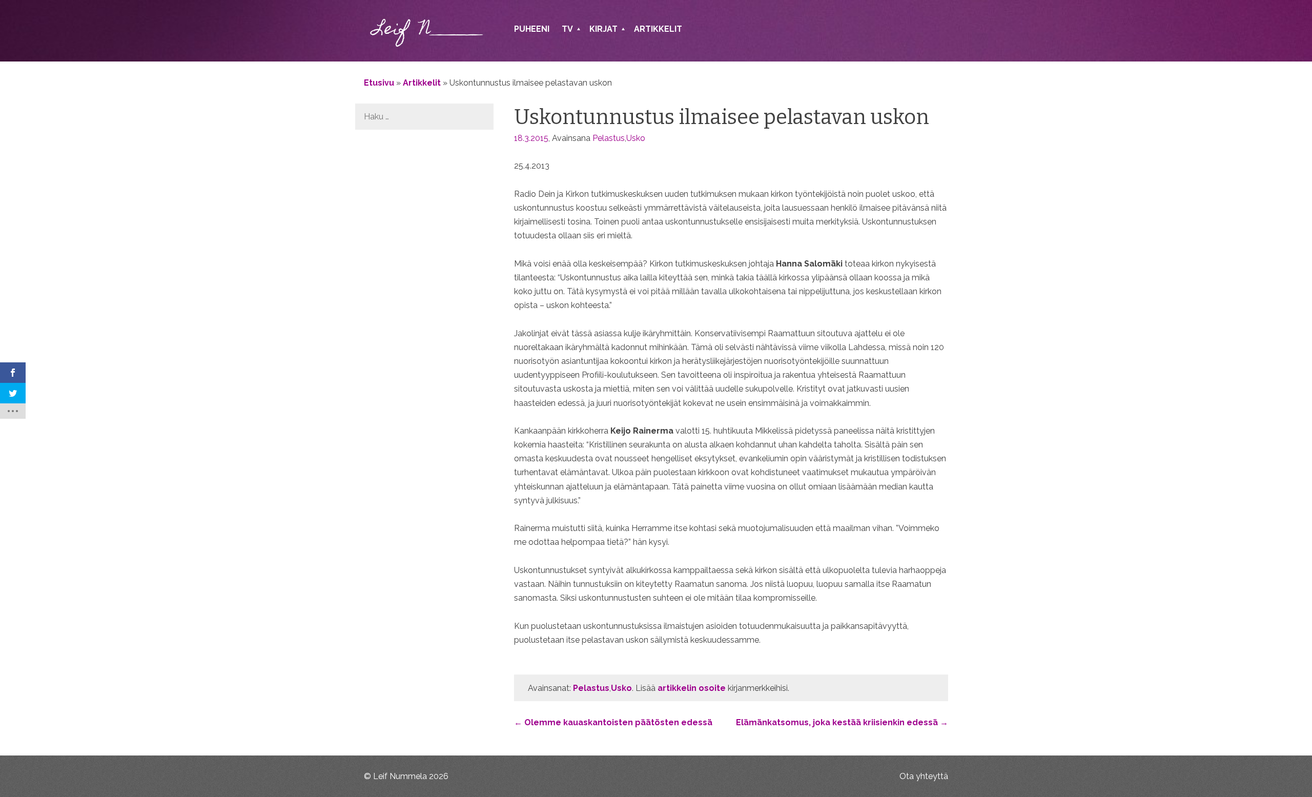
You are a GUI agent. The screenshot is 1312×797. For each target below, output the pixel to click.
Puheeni (531, 29)
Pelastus (608, 138)
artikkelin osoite (692, 688)
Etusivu (379, 83)
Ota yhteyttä (923, 776)
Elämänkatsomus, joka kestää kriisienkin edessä (842, 722)
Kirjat (603, 29)
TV (567, 29)
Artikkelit (658, 29)
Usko (635, 138)
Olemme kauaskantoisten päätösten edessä (613, 722)
